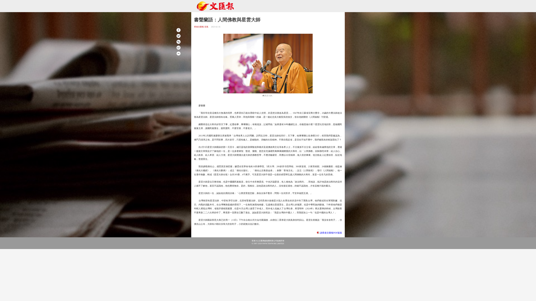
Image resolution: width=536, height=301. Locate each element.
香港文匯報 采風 (201, 27)
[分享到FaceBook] (178, 30)
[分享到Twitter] (178, 36)
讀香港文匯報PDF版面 (331, 233)
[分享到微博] (178, 48)
